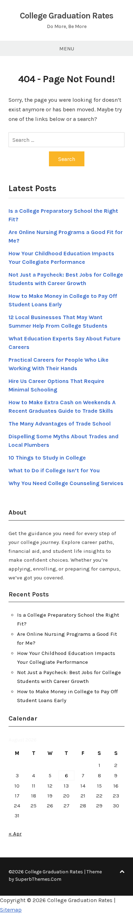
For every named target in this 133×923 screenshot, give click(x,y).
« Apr (15, 833)
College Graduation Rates (66, 16)
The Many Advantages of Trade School (60, 423)
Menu (66, 48)
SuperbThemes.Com (38, 879)
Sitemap (11, 909)
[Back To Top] (122, 871)
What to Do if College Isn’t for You (54, 470)
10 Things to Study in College (47, 457)
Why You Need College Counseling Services (66, 483)
